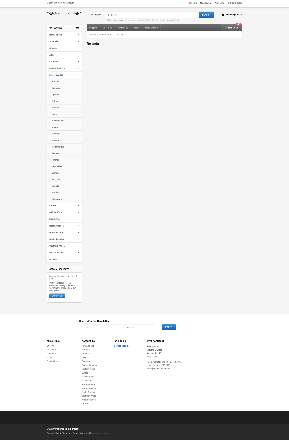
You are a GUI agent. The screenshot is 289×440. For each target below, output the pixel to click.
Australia (53, 41)
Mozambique (58, 147)
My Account (205, 3)
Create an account (65, 3)
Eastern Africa (56, 75)
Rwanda (55, 160)
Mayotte (55, 140)
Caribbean (54, 61)
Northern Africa (56, 232)
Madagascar (58, 121)
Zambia (55, 192)
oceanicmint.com (101, 433)
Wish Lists (219, 3)
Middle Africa (55, 212)
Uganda (55, 186)
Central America (57, 68)
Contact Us (57, 296)
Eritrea (55, 101)
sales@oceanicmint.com (159, 369)
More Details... (123, 346)
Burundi (55, 81)
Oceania (53, 48)
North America (56, 226)
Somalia (56, 173)
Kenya (55, 114)
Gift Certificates (235, 3)
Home (93, 34)
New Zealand (55, 35)
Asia (51, 55)
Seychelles (57, 166)
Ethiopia (55, 107)
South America (56, 239)
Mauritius (56, 134)
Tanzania (56, 179)
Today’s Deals (231, 28)
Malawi (55, 127)
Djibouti (55, 94)
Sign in (50, 3)
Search (108, 15)
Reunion (56, 153)
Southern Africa (57, 246)
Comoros (56, 88)
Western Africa (56, 252)
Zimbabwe (57, 199)
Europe (52, 206)
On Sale (53, 259)
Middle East (54, 219)
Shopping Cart (234, 15)
